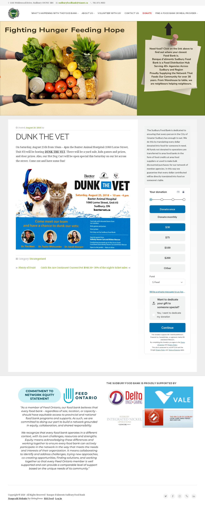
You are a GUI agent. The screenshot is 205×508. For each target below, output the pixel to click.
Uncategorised (38, 258)
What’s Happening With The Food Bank (54, 13)
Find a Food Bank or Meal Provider (176, 13)
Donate (147, 13)
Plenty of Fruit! (27, 267)
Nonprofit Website (17, 498)
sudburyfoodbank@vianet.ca (73, 2)
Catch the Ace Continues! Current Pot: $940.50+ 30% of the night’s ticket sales (84, 267)
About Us (87, 13)
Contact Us (132, 13)
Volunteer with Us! (109, 13)
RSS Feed (49, 498)
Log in (58, 498)
